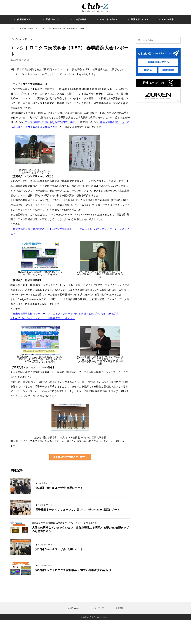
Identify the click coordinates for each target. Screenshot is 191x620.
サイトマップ (98, 608)
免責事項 (119, 608)
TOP (12, 28)
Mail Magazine (74, 608)
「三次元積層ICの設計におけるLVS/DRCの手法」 (50, 122)
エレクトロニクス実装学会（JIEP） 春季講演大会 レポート (61, 28)
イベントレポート (26, 28)
